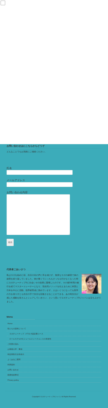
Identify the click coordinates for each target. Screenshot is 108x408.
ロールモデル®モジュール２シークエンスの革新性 (30, 339)
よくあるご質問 (14, 359)
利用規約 (11, 365)
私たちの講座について (17, 329)
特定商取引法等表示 (16, 354)
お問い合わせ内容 (17, 192)
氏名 (9, 168)
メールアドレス (16, 180)
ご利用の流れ (13, 344)
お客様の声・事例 (15, 349)
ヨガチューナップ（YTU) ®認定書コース (26, 334)
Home (10, 323)
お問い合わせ (13, 370)
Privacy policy (13, 380)
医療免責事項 (13, 375)
